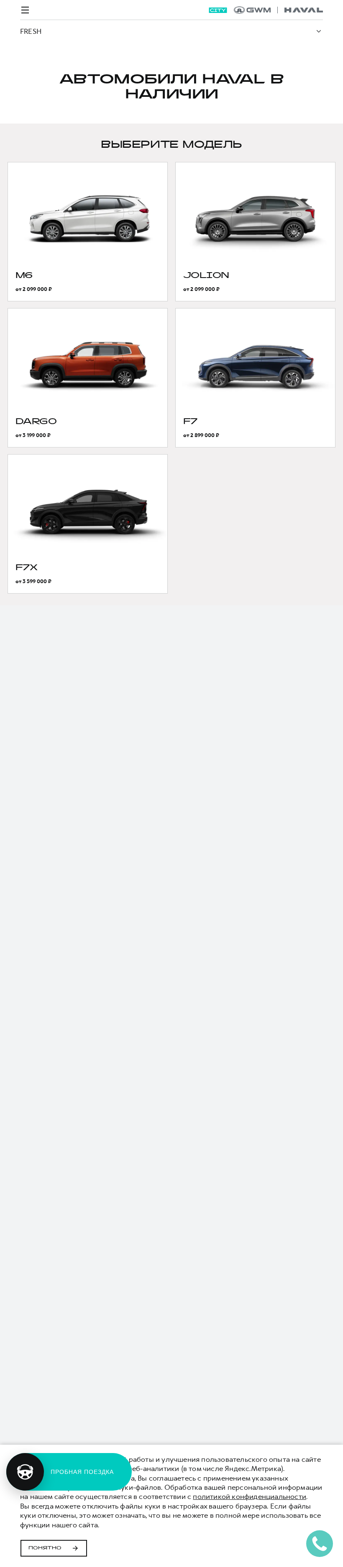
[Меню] (25, 10)
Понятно (44, 1548)
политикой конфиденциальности (249, 1496)
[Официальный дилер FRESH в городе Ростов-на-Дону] (278, 10)
